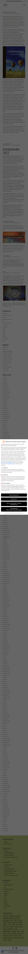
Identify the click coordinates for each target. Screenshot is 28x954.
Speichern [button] (14, 499)
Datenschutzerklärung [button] (15, 513)
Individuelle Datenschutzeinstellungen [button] (14, 509)
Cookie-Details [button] (7, 513)
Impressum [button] (21, 513)
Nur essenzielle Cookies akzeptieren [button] (14, 503)
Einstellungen (11, 463)
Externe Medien (6, 483)
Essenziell (5, 467)
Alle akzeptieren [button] (14, 495)
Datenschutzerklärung (6, 462)
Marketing (5, 474)
